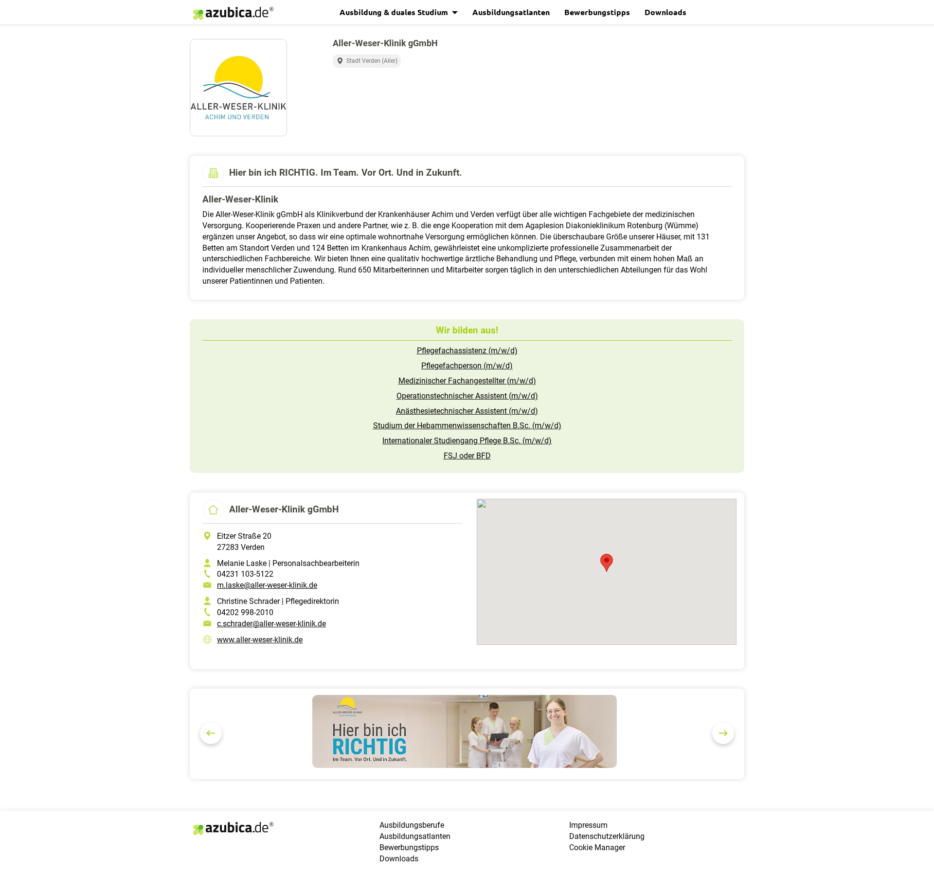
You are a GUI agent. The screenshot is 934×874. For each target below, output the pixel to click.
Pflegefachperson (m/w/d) (467, 365)
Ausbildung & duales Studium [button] (395, 12)
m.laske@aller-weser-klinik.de (267, 585)
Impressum (588, 825)
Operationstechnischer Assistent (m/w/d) (467, 396)
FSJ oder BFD (467, 455)
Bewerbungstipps (597, 12)
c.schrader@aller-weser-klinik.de (271, 623)
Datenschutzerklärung (607, 836)
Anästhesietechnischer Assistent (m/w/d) (467, 411)
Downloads (665, 12)
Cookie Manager (597, 847)
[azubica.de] (232, 13)
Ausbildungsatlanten (511, 12)
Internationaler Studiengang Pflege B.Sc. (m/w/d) (467, 440)
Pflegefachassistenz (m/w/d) (467, 350)
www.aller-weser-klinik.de (260, 639)
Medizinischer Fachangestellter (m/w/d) (467, 380)
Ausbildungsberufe (411, 825)
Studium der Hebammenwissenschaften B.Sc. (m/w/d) (467, 425)
